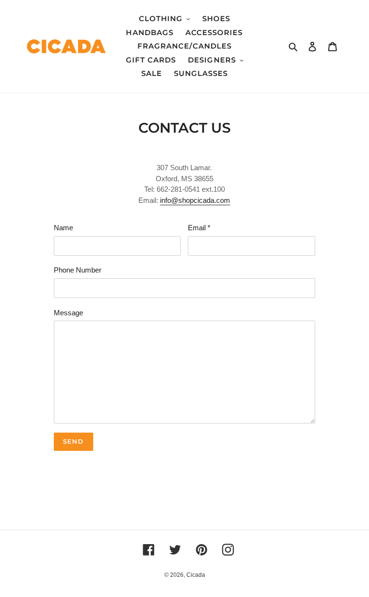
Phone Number (77, 270)
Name (63, 228)
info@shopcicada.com (195, 200)
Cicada (195, 575)
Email (199, 228)
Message (68, 313)
